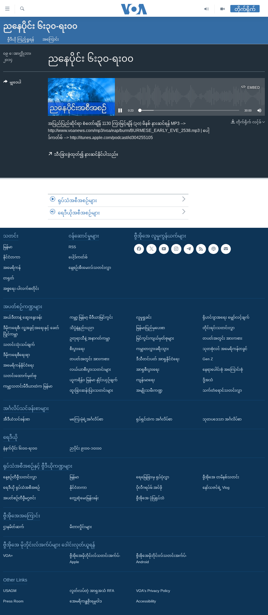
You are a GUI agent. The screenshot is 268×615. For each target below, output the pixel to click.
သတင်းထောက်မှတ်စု (19, 376)
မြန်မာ (7, 247)
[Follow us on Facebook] (139, 249)
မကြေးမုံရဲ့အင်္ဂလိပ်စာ (86, 419)
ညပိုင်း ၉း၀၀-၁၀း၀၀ (86, 448)
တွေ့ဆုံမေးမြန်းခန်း (84, 498)
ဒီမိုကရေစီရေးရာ (16, 355)
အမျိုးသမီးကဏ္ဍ (149, 390)
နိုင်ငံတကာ (11, 257)
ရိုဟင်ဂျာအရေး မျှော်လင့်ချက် (226, 317)
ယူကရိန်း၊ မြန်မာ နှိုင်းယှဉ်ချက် (94, 380)
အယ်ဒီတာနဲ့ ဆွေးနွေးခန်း (22, 317)
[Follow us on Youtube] (164, 249)
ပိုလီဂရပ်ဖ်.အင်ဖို (149, 487)
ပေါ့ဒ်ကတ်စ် (78, 257)
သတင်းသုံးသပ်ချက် (19, 344)
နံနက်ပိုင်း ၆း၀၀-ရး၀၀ (20, 448)
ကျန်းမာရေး (145, 380)
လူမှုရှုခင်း (144, 317)
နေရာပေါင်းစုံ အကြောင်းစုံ (223, 369)
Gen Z (208, 359)
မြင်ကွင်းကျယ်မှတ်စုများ (155, 338)
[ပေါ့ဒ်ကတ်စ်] (213, 249)
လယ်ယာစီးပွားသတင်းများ (90, 369)
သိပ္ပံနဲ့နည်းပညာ (82, 328)
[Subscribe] (226, 249)
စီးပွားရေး (77, 348)
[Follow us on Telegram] (189, 249)
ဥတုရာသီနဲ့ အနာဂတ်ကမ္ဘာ (90, 338)
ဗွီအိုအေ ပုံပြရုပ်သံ (150, 498)
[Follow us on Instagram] (176, 249)
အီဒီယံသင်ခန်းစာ (16, 419)
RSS (72, 247)
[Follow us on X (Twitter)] (151, 249)
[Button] (12, 83)
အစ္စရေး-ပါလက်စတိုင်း (21, 288)
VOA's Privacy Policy (153, 591)
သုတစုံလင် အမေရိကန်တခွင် (225, 348)
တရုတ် (8, 278)
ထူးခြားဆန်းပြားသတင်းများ (91, 390)
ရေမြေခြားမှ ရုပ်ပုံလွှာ (152, 477)
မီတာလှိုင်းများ (81, 527)
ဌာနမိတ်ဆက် (13, 527)
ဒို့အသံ (208, 380)
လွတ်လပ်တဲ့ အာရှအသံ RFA (92, 591)
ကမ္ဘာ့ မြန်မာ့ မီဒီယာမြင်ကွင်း (91, 317)
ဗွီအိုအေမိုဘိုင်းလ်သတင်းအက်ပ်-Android (161, 558)
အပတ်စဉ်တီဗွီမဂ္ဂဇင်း (19, 498)
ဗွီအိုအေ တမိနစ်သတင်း (221, 477)
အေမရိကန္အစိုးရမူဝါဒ (86, 601)
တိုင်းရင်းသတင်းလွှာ (218, 328)
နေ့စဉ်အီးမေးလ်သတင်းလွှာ (90, 267)
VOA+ (8, 555)
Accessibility (146, 601)
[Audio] (207, 9)
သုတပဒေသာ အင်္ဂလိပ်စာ (222, 419)
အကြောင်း (50, 39)
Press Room (13, 601)
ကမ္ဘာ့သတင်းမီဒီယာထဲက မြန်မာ (27, 386)
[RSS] (201, 249)
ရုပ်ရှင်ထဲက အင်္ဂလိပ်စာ (154, 419)
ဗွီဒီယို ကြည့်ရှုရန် (20, 39)
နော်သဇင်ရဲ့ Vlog (216, 487)
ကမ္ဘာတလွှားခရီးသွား (152, 348)
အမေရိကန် (12, 267)
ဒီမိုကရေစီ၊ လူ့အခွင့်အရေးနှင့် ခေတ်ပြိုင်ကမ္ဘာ (31, 331)
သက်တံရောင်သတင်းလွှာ (222, 390)
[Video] (222, 9)
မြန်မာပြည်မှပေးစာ (150, 328)
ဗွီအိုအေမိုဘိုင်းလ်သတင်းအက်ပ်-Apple (95, 558)
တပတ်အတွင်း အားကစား (89, 359)
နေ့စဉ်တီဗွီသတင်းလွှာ (20, 477)
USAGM (9, 591)
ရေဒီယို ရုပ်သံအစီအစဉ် (21, 487)
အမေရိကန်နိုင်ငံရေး (18, 365)
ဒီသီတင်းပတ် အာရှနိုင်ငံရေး (158, 359)
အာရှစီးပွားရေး (147, 369)
